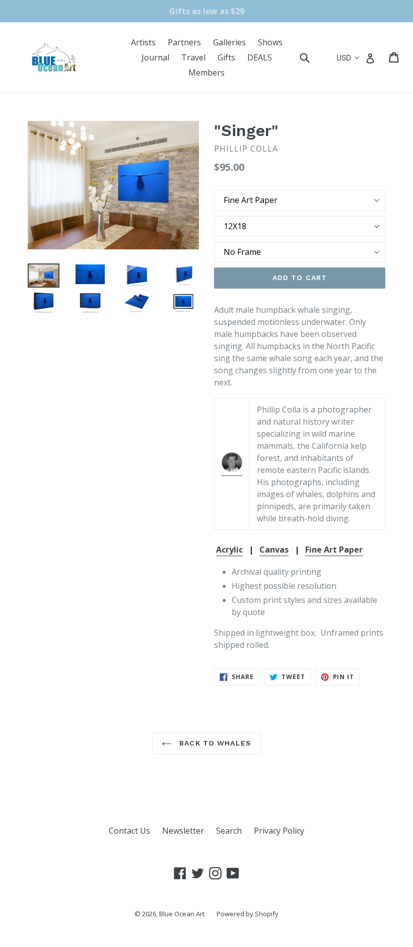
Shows (270, 42)
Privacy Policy (279, 830)
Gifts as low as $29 (206, 11)
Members (206, 72)
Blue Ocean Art (181, 913)
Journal (155, 57)
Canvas (274, 549)
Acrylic (229, 549)
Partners (184, 42)
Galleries (229, 42)
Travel (193, 57)
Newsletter (183, 830)
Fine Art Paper (334, 549)
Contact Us (129, 830)
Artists (143, 42)
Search (229, 830)
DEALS (259, 57)
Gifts (226, 57)
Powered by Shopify (248, 913)
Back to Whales (214, 743)
